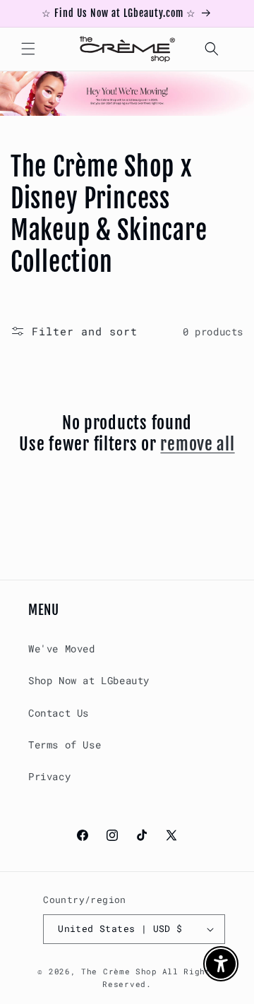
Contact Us (58, 712)
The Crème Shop (119, 971)
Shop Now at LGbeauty (89, 680)
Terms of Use (64, 744)
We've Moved (61, 648)
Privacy (49, 776)
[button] (28, 48)
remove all (197, 444)
